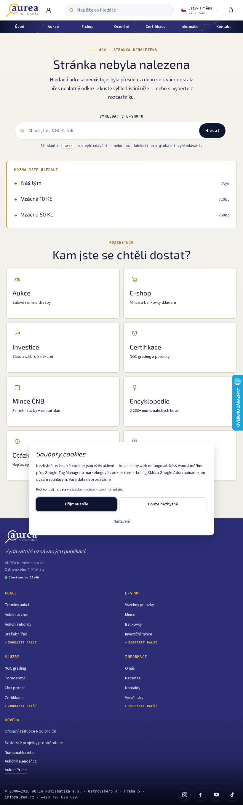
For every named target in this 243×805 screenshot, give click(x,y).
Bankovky (133, 624)
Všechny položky (139, 605)
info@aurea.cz (19, 797)
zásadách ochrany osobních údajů (95, 489)
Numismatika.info (19, 753)
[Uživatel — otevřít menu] (51, 10)
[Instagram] (184, 794)
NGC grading (15, 668)
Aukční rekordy (18, 624)
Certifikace (14, 698)
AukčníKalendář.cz (21, 761)
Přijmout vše (76, 504)
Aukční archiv (16, 615)
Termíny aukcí (17, 605)
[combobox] (123, 10)
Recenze (133, 678)
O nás (130, 668)
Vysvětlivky (134, 698)
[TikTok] (232, 794)
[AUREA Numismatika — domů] (22, 10)
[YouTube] (216, 794)
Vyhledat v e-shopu (121, 116)
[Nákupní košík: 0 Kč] (231, 10)
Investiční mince (138, 634)
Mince (130, 615)
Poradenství (15, 678)
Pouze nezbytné (163, 504)
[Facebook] (200, 794)
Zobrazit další (22, 642)
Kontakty (132, 688)
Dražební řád (16, 634)
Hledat (212, 131)
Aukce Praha (16, 770)
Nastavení (121, 521)
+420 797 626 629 (59, 797)
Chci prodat (15, 688)
